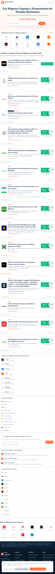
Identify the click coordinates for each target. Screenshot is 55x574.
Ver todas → (51, 32)
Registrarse (49, 442)
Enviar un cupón (32, 557)
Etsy (37, 27)
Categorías (17, 557)
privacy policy (16, 444)
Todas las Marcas (19, 555)
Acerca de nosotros (33, 555)
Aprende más (20, 565)
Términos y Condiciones (48, 555)
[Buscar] (49, 2)
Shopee (23, 27)
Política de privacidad (47, 557)
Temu (13, 27)
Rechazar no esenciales (22, 569)
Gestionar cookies (8, 569)
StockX (41, 27)
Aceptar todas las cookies (38, 569)
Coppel (18, 27)
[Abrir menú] (52, 2)
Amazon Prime (31, 27)
